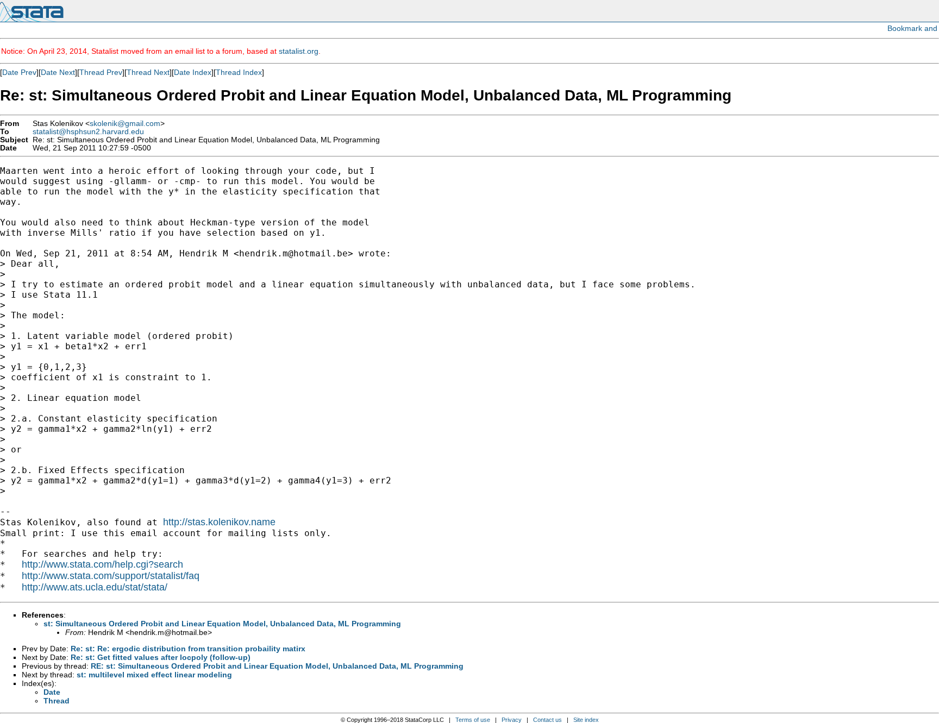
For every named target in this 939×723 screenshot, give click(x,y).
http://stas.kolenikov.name (219, 522)
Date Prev (19, 72)
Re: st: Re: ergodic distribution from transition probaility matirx (188, 648)
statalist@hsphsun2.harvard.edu (88, 132)
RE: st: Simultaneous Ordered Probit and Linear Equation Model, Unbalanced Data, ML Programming (277, 666)
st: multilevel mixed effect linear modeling (154, 674)
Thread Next (148, 72)
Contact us (547, 719)
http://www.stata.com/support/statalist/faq (110, 575)
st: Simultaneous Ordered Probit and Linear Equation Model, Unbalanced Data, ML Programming (222, 623)
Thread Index (239, 72)
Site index (586, 719)
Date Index (192, 72)
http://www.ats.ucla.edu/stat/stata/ (94, 587)
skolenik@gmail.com (125, 124)
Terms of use (472, 719)
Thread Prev (100, 72)
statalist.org (298, 51)
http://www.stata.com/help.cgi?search (102, 564)
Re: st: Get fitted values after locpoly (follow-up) (161, 657)
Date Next (58, 72)
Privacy (512, 719)
